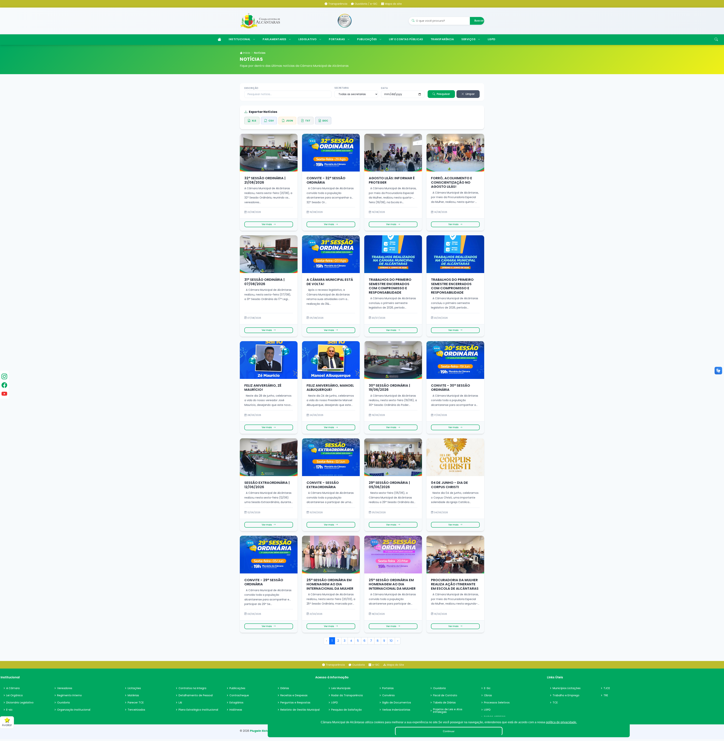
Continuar (449, 731)
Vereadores (64, 688)
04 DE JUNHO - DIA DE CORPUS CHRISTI (449, 484)
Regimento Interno (69, 695)
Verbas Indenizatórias (396, 709)
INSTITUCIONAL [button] (240, 39)
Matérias (133, 695)
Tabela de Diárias (444, 702)
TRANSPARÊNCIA (442, 39)
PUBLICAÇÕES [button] (367, 39)
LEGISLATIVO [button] (307, 39)
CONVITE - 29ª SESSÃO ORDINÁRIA (263, 582)
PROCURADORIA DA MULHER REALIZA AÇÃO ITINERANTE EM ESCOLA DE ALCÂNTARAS (455, 584)
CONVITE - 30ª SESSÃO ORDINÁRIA (450, 387)
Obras (488, 695)
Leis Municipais (340, 688)
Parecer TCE (136, 702)
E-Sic (487, 688)
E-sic (9, 709)
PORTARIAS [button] (337, 39)
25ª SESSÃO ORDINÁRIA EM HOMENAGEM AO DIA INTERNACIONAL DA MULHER (330, 584)
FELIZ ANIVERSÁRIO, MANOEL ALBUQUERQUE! (330, 387)
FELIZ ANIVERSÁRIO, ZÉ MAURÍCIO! (262, 387)
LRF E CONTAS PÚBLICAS (406, 39)
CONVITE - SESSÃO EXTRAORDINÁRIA (323, 484)
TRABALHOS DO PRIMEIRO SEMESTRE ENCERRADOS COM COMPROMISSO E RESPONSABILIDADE (390, 286)
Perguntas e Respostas (295, 702)
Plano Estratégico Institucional (198, 709)
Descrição (251, 88)
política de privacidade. (561, 722)
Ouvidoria (63, 702)
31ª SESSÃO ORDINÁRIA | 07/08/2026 (264, 281)
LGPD (491, 39)
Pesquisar (443, 94)
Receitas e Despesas (294, 695)
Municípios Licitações (567, 688)
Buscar (479, 20)
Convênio (388, 695)
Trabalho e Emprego (566, 695)
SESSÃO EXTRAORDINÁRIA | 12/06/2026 (267, 484)
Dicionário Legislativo (20, 702)
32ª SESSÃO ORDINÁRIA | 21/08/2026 (264, 180)
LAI (180, 702)
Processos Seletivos (497, 702)
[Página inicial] (219, 40)
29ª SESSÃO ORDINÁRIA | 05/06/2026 (389, 484)
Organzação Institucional (73, 709)
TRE (606, 695)
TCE (555, 702)
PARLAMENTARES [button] (274, 39)
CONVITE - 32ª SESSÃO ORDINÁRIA (326, 180)
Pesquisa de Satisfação (346, 709)
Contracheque (239, 695)
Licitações (134, 688)
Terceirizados (136, 709)
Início (246, 53)
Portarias (388, 688)
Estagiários (236, 702)
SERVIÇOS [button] (468, 39)
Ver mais (267, 224)
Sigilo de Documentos (396, 702)
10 (391, 641)
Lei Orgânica (14, 695)
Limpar (470, 94)
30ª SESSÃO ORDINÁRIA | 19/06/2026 (389, 387)
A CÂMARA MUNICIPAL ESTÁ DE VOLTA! (330, 281)
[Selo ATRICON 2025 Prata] (344, 20)
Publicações (237, 688)
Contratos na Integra (192, 688)
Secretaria (341, 87)
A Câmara (13, 688)
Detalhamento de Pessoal (196, 695)
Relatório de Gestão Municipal (300, 709)
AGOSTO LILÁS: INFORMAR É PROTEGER (392, 180)
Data (384, 88)
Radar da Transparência (347, 695)
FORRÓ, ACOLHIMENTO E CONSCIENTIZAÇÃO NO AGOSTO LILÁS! (451, 182)
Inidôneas (235, 709)
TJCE (607, 688)
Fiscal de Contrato (445, 695)
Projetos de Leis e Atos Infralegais (447, 710)
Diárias (284, 688)
